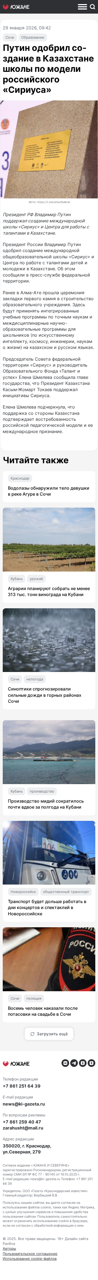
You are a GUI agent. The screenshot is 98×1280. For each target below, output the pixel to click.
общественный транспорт (66, 891)
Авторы (9, 1248)
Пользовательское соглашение (30, 1253)
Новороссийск (23, 891)
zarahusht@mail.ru (23, 1128)
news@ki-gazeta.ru (24, 1104)
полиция (33, 998)
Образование (32, 37)
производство (42, 791)
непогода (34, 679)
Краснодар (20, 478)
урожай (36, 578)
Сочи (9, 37)
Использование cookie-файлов (30, 1258)
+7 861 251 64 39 (22, 1086)
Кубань (17, 578)
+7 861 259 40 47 (22, 1122)
